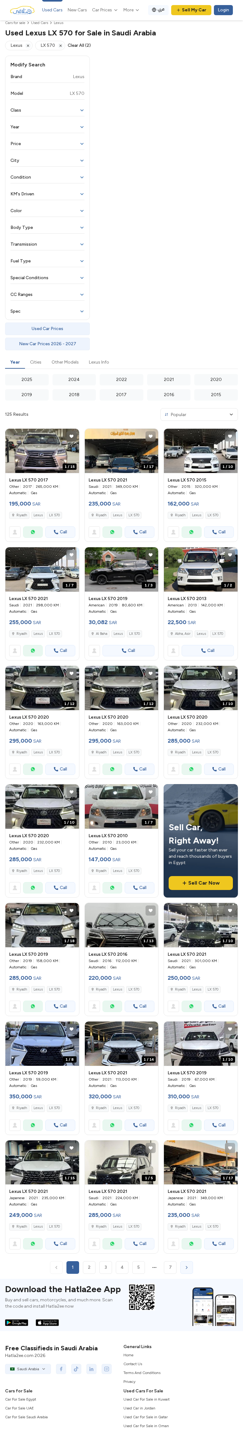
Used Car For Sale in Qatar (145, 1417)
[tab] (15, 363)
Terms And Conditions (141, 1373)
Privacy (129, 1381)
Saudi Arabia (28, 1369)
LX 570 (54, 515)
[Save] (71, 436)
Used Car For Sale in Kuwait (146, 1399)
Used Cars (52, 10)
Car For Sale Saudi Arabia (26, 1417)
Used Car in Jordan (139, 1408)
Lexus (38, 515)
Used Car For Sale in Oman (146, 1426)
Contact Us (132, 1364)
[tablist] (121, 363)
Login (223, 10)
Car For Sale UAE (19, 1408)
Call (63, 532)
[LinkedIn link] (91, 1369)
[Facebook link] (61, 1369)
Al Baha (101, 634)
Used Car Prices (47, 328)
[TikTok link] (76, 1369)
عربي (161, 9)
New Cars (77, 10)
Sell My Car (194, 10)
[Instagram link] (107, 1369)
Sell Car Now (204, 883)
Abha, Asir (182, 634)
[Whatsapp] (33, 532)
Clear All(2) (79, 45)
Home (128, 1355)
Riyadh (21, 515)
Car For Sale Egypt (20, 1399)
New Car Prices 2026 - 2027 (47, 344)
